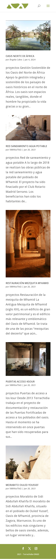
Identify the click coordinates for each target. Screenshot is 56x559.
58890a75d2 (16, 149)
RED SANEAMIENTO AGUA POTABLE (26, 146)
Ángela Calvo (16, 59)
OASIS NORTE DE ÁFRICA (20, 56)
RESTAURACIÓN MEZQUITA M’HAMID (27, 283)
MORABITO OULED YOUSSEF (22, 485)
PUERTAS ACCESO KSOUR (20, 381)
